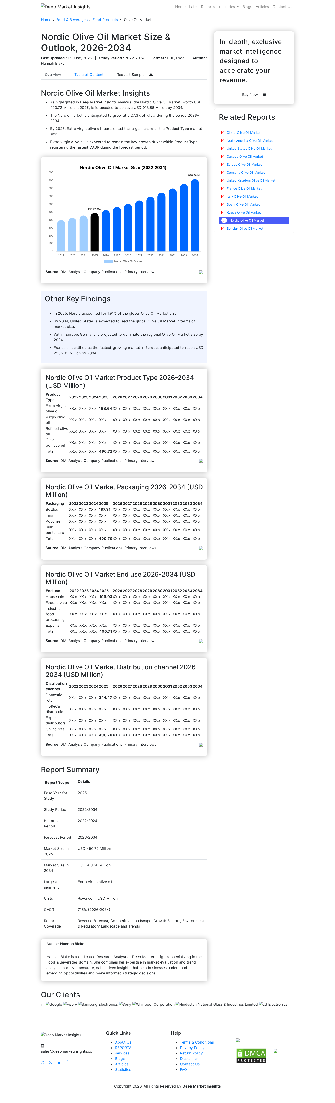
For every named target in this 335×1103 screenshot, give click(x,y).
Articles (262, 6)
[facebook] (67, 1062)
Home (180, 6)
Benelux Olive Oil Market (244, 228)
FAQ (183, 1069)
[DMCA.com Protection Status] (251, 1055)
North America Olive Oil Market (249, 140)
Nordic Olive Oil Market (246, 220)
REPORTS (123, 1047)
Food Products (105, 19)
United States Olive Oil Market (249, 148)
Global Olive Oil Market (243, 132)
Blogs (247, 6)
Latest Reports (202, 6)
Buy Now (250, 94)
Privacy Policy (192, 1047)
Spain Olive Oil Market (243, 204)
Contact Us (282, 6)
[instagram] (42, 1062)
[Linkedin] (58, 1062)
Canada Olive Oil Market (244, 156)
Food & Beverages (72, 19)
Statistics (123, 1069)
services (122, 1053)
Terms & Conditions (197, 1042)
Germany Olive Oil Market (245, 172)
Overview (53, 74)
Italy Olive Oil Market (242, 196)
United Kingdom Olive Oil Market (250, 180)
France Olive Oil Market (244, 188)
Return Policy (191, 1053)
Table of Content (88, 74)
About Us (123, 1042)
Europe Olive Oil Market (244, 164)
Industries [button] (227, 6)
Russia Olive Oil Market (243, 212)
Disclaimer (189, 1058)
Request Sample (131, 74)
